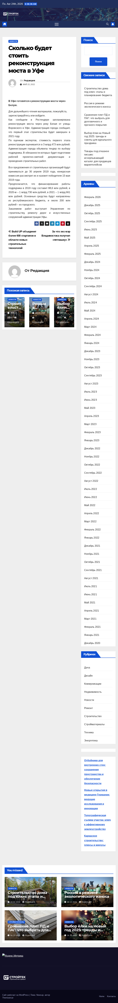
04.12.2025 (15, 935)
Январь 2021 (91, 635)
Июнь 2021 (90, 594)
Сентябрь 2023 (93, 375)
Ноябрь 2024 (91, 270)
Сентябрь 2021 (93, 570)
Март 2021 (90, 618)
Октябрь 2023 (92, 367)
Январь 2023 (91, 440)
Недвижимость (93, 692)
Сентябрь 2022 (93, 473)
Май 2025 (89, 237)
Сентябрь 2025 (93, 221)
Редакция (29, 80)
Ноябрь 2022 (91, 456)
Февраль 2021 (92, 627)
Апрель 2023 (91, 416)
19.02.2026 (15, 902)
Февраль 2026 (92, 197)
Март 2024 (90, 327)
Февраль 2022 (92, 529)
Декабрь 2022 (92, 448)
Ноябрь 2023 (91, 359)
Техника (89, 732)
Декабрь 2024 (92, 262)
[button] (107, 24)
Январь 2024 (91, 343)
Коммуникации (92, 683)
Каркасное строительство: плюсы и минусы (95, 840)
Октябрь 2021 (92, 562)
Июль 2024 (90, 302)
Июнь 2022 (90, 497)
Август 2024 (91, 294)
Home (101, 996)
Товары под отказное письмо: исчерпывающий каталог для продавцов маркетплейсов (97, 158)
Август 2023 (91, 383)
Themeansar (7, 998)
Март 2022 (90, 521)
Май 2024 (89, 310)
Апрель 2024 (91, 318)
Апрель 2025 (91, 245)
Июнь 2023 (90, 400)
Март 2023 (90, 424)
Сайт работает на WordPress (16, 995)
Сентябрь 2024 (93, 286)
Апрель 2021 (91, 610)
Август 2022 (91, 481)
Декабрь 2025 (92, 205)
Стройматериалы (94, 724)
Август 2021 (91, 578)
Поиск (88, 40)
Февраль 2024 (92, 335)
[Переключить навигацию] (56, 24)
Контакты (111, 996)
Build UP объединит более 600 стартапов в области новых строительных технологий (22, 240)
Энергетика (91, 740)
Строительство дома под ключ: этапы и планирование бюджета (98, 92)
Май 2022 (89, 505)
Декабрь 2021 (92, 545)
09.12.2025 (72, 902)
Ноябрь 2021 (91, 554)
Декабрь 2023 (92, 351)
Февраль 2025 (92, 254)
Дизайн (88, 675)
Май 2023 (89, 408)
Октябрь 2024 (92, 278)
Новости (13, 41)
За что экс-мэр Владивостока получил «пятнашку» (55, 235)
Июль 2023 (90, 391)
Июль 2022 (90, 489)
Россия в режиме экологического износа (86, 894)
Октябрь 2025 (92, 213)
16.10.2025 (72, 935)
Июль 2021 (90, 586)
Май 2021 (89, 602)
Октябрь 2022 (92, 464)
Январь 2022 (91, 537)
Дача (87, 667)
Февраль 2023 (92, 432)
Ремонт (88, 708)
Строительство (93, 716)
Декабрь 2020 (92, 643)
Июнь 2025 (90, 229)
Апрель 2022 (91, 513)
